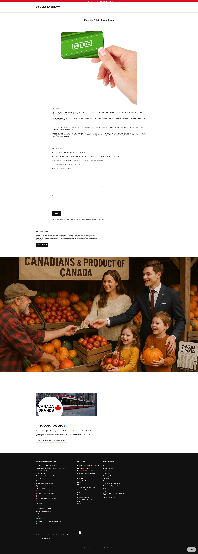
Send (56, 213)
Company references (109, 497)
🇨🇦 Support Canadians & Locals (45, 491)
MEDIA (79, 484)
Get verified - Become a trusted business (86, 481)
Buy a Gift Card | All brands (44, 508)
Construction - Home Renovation (45, 476)
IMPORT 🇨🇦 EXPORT (42, 473)
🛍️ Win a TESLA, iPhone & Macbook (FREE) (113, 494)
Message (54, 196)
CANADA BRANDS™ (48, 7)
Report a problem (108, 476)
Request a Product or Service (44, 483)
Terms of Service (96, 219)
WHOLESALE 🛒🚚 (41, 471)
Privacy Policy (85, 219)
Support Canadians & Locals (85, 471)
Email (101, 187)
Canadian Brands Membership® (86, 473)
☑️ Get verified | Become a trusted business (49, 496)
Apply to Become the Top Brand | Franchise (52, 440)
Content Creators (41, 488)
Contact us (39, 503)
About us (38, 523)
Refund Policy (107, 473)
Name (53, 187)
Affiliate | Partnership (83, 497)
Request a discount (41, 481)
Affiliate (38, 518)
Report (38, 516)
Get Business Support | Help (44, 511)
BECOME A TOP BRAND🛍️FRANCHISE (47, 465)
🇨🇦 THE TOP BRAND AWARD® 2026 (46, 498)
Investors (80, 478)
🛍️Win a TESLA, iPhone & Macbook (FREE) (48, 521)
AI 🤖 (37, 513)
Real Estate (39, 478)
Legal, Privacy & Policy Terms (111, 483)
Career (105, 481)
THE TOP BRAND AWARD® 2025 (86, 487)
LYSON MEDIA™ (137, 118)
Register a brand (41, 506)
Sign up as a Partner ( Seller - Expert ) (47, 486)
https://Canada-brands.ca (81, 112)
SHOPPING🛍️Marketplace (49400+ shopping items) (51, 468)
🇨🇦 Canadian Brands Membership (45, 493)
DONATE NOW (42, 244)
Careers (38, 501)
